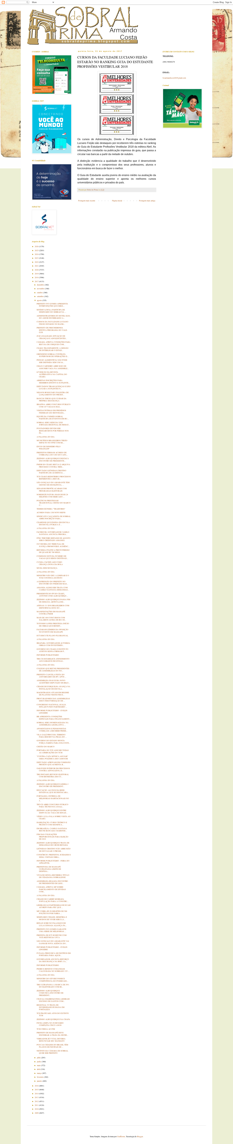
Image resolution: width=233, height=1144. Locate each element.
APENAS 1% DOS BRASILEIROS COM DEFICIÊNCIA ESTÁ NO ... (53, 606)
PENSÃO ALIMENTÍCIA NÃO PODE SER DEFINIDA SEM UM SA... (52, 361)
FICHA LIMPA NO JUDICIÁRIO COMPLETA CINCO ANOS (50, 1024)
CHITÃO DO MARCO (46, 746)
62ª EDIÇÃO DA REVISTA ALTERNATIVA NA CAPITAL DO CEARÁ (52, 374)
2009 (37, 1113)
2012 (37, 1101)
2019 (37, 273)
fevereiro (40, 1077)
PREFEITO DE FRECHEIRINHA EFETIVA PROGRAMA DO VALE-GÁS (52, 329)
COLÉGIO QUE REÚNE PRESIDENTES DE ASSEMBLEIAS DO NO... (53, 669)
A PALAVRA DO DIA (46, 436)
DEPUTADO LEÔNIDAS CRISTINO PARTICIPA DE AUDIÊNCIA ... (51, 471)
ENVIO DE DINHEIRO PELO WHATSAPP (49, 447)
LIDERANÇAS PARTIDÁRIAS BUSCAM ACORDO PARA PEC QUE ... (54, 906)
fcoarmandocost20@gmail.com (174, 77)
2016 (37, 1085)
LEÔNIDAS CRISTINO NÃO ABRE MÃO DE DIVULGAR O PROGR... (54, 849)
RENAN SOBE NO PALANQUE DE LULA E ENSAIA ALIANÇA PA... (52, 924)
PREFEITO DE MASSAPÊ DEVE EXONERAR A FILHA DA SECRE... (52, 1033)
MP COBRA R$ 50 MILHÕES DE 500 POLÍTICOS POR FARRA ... (52, 912)
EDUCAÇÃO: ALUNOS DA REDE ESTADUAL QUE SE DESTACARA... (53, 791)
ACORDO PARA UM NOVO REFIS (51, 512)
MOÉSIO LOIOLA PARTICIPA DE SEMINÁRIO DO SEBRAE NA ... (51, 310)
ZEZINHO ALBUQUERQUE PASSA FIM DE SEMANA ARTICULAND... (53, 600)
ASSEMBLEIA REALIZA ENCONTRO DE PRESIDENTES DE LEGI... (52, 882)
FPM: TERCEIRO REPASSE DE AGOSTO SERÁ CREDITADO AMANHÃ (53, 539)
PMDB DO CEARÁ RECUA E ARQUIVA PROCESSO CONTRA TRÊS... (53, 465)
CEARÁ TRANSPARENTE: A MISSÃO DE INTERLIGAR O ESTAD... (52, 349)
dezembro (41, 284)
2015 (37, 1089)
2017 (37, 281)
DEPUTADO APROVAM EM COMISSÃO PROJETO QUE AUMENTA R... (54, 763)
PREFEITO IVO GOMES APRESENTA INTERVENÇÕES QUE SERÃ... (52, 304)
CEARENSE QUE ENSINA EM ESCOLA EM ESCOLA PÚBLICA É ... (53, 523)
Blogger (140, 1136)
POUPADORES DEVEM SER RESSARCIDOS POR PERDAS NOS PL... (53, 430)
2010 (37, 1109)
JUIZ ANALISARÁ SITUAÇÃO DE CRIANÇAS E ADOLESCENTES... (52, 337)
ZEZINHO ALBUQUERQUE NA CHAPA (53, 1019)
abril (39, 1069)
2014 (37, 1093)
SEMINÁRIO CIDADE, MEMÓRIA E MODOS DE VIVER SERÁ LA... (52, 918)
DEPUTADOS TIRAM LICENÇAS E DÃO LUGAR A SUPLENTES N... (54, 387)
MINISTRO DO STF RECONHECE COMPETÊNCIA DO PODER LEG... (52, 979)
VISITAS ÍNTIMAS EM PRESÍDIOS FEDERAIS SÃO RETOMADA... (51, 411)
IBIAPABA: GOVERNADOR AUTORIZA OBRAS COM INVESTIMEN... (53, 644)
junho (39, 1061)
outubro (40, 292)
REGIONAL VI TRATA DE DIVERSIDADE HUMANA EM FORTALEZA (51, 1007)
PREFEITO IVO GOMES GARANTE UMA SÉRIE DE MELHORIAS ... (51, 930)
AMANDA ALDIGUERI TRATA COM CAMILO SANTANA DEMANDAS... (53, 588)
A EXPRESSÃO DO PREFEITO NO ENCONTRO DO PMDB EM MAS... (52, 582)
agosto (39, 300)
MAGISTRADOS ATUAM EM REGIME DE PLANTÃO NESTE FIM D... (53, 693)
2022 (37, 262)
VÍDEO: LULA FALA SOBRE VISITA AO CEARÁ (54, 817)
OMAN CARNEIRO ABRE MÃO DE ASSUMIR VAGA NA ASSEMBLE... (53, 367)
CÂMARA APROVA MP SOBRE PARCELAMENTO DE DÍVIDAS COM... (51, 889)
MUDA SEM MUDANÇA (47, 568)
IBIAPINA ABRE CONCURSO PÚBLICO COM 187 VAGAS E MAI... (54, 405)
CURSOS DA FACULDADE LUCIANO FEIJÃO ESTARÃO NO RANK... (52, 322)
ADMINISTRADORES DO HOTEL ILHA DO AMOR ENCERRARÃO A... (53, 316)
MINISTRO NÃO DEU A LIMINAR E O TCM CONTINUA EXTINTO (53, 576)
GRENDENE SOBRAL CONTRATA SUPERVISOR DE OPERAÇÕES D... (53, 355)
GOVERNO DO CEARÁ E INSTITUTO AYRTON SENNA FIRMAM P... (52, 650)
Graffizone (121, 1136)
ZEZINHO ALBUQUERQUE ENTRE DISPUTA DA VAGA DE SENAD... (52, 811)
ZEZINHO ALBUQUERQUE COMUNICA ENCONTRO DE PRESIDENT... (50, 992)
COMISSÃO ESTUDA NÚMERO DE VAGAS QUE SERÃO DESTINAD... (52, 557)
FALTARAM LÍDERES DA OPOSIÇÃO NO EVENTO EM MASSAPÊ (52, 630)
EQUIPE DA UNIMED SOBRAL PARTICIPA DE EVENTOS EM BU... (53, 417)
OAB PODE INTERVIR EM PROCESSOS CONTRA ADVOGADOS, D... (53, 769)
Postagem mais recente (86, 200)
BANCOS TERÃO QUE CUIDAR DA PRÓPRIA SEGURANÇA (51, 399)
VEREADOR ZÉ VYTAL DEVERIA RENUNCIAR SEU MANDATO (51, 1039)
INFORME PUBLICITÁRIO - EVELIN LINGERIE (52, 711)
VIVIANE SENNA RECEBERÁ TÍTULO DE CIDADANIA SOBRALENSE (53, 876)
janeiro (39, 1081)
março (39, 1073)
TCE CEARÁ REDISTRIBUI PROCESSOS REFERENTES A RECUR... (54, 477)
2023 (37, 258)
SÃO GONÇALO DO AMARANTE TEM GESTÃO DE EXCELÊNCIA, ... (53, 483)
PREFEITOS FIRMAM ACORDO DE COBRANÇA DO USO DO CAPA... (52, 453)
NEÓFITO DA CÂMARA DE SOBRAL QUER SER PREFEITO (52, 1051)
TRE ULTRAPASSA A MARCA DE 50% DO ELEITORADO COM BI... (53, 985)
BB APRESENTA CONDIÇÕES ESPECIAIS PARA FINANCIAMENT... (54, 717)
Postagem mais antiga (147, 200)
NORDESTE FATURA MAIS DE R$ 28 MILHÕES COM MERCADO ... (52, 495)
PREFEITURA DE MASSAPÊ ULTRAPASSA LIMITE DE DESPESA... (49, 869)
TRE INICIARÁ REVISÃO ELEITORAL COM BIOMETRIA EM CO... (53, 775)
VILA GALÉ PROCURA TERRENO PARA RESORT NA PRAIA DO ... (52, 735)
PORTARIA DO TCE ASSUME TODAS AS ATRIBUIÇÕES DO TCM (53, 751)
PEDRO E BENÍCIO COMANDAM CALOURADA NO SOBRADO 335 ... (53, 969)
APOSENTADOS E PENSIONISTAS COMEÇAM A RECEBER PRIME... (52, 729)
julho (39, 1057)
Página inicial (117, 200)
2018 (37, 277)
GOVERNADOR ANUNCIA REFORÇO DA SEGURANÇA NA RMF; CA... (53, 960)
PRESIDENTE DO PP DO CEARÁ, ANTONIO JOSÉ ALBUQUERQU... (52, 594)
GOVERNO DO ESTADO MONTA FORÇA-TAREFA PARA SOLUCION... (53, 741)
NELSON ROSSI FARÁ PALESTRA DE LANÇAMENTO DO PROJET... (53, 393)
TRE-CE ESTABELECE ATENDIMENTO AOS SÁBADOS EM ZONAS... (53, 659)
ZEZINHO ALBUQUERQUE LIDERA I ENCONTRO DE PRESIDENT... (52, 785)
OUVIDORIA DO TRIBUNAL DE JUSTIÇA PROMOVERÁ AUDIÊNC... (53, 545)
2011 (37, 1105)
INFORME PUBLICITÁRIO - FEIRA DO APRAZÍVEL (53, 861)
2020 (37, 269)
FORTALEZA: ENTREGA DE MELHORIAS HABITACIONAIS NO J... (53, 798)
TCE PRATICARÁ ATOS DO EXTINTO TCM (53, 1014)
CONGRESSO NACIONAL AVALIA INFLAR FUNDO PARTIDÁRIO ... (52, 705)
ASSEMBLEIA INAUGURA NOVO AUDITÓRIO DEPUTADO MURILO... (53, 681)
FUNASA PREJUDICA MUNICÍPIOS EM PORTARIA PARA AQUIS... (54, 954)
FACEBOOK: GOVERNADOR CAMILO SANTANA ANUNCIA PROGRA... (53, 533)
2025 (37, 250)
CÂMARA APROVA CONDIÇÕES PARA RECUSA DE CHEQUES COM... (53, 343)
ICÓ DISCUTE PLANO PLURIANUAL (52, 635)
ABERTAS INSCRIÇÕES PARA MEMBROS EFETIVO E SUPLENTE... (53, 381)
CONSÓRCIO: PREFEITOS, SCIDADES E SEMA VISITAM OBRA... (54, 855)
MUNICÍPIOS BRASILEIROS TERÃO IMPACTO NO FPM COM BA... (52, 441)
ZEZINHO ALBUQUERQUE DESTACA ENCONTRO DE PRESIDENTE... (53, 459)
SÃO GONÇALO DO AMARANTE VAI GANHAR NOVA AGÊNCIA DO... (53, 942)
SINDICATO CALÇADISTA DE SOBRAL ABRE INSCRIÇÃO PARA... (54, 517)
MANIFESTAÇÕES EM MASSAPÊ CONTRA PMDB (51, 612)
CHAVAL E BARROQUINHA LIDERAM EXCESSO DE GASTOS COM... (53, 1000)
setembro (40, 296)
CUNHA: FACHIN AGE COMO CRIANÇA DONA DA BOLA (50, 563)
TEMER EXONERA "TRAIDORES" (51, 508)
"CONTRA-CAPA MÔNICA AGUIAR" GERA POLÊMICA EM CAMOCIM (52, 757)
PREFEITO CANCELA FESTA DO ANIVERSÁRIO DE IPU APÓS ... (51, 675)
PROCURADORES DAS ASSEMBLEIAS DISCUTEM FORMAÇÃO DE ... (53, 699)
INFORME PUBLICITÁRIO (48, 655)
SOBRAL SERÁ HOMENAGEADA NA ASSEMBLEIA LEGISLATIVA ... (52, 723)
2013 (37, 1097)
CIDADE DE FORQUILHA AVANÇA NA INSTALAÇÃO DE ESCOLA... (53, 687)
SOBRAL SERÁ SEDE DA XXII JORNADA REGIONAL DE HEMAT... (53, 423)
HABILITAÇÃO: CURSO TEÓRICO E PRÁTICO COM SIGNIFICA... (52, 823)
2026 (37, 246)
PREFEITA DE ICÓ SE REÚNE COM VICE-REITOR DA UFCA (52, 936)
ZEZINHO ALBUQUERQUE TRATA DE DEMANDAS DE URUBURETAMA (53, 843)
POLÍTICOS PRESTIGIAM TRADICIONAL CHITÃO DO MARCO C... (54, 502)
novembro (41, 288)
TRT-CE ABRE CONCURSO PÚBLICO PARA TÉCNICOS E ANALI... (52, 805)
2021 (37, 265)
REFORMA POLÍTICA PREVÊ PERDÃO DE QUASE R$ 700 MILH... (53, 551)
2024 (37, 254)
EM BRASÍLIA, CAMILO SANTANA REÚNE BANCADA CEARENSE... (52, 829)
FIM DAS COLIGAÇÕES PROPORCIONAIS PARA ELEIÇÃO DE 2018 (52, 836)
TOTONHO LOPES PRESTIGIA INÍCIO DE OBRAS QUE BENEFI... (53, 624)
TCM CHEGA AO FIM (46, 1029)
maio (39, 1065)
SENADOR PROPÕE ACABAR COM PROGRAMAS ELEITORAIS (52, 489)
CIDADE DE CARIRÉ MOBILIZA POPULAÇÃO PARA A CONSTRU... (53, 900)
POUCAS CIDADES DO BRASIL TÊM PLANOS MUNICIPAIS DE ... (52, 1045)
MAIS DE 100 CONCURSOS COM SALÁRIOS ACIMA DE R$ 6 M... (51, 618)
